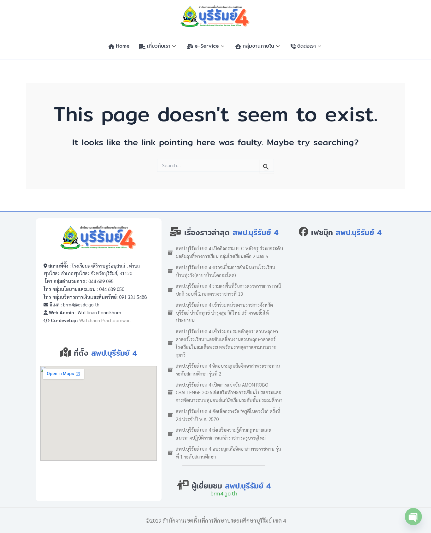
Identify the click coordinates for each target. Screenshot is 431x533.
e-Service (207, 46)
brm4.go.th (223, 493)
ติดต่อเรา (306, 46)
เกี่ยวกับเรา (158, 46)
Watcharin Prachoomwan (105, 320)
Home (123, 46)
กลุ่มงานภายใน (258, 46)
